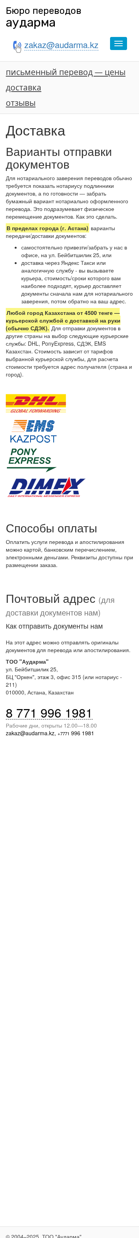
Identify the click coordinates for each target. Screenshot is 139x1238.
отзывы (21, 102)
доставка (23, 87)
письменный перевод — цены (65, 72)
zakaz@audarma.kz (30, 733)
